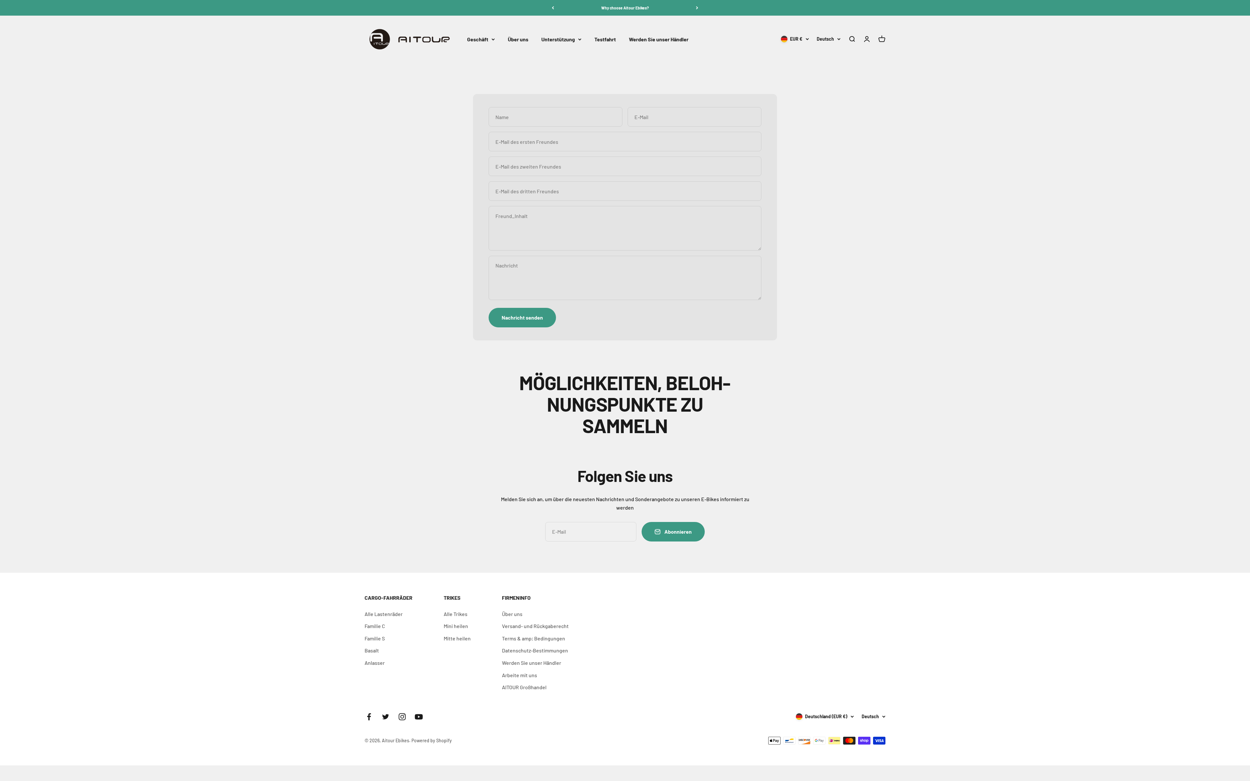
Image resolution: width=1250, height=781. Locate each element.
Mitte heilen (457, 638)
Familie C (375, 626)
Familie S (375, 638)
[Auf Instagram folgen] (402, 716)
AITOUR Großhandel (524, 687)
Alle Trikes (455, 614)
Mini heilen (456, 626)
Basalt (372, 650)
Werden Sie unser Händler (658, 39)
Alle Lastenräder (384, 614)
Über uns (518, 39)
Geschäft (477, 39)
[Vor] (697, 8)
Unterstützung (558, 39)
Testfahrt (605, 39)
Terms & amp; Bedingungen (533, 638)
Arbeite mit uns (519, 675)
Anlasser (375, 663)
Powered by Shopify (431, 740)
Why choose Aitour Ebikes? (625, 8)
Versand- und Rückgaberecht (535, 626)
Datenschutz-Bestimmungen (535, 650)
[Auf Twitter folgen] (385, 716)
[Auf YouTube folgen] (418, 716)
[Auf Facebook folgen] (369, 716)
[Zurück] (553, 8)
